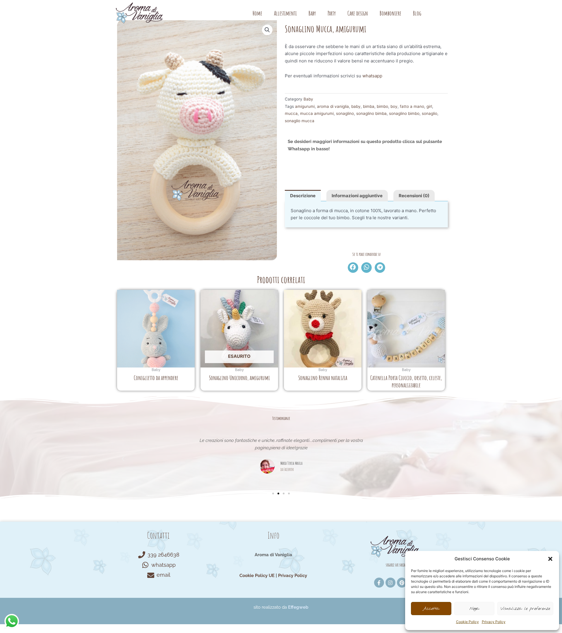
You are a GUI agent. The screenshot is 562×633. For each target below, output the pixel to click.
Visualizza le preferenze (525, 609)
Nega (474, 609)
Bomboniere (390, 13)
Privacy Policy (494, 622)
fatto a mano (412, 106)
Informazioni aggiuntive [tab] (357, 195)
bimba (368, 106)
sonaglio (429, 113)
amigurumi (305, 106)
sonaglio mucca (299, 120)
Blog (417, 13)
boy (393, 106)
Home (257, 13)
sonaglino (345, 113)
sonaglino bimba (371, 113)
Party (332, 13)
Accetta (431, 609)
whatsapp (372, 76)
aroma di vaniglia (333, 106)
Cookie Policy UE (257, 575)
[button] (550, 559)
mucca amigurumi (317, 113)
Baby (312, 13)
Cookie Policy (467, 622)
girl (429, 106)
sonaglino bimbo (404, 113)
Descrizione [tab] (303, 195)
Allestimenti (285, 13)
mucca (291, 113)
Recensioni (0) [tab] (414, 195)
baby (356, 106)
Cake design (357, 13)
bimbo (382, 106)
